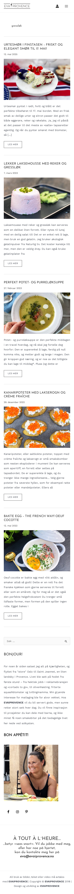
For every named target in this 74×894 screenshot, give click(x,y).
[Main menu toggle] (66, 6)
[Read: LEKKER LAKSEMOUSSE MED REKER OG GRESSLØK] (37, 197)
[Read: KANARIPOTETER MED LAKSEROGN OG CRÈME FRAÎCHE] (37, 426)
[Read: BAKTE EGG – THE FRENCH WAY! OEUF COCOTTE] (37, 550)
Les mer (14, 145)
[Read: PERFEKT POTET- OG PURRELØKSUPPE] (37, 312)
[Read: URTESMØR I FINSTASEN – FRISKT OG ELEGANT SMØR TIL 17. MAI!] (37, 78)
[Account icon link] (57, 6)
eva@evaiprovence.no (37, 856)
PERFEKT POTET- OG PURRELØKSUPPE (34, 282)
